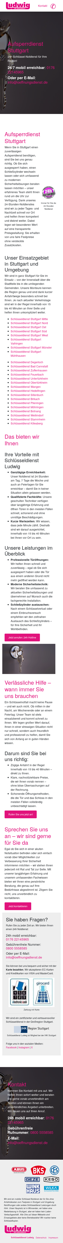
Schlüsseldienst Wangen (26, 387)
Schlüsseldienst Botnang (26, 411)
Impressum (53, 1237)
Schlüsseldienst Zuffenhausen (29, 370)
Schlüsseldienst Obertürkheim (29, 382)
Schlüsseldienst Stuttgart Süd (29, 331)
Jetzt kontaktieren (17, 906)
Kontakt (42, 6)
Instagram (24, 1047)
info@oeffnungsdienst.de (28, 82)
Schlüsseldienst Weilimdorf (27, 415)
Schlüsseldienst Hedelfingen (28, 391)
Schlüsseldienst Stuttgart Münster (31, 347)
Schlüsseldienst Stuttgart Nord (29, 323)
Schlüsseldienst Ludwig (22, 1237)
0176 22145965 (17, 939)
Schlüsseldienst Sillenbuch (27, 395)
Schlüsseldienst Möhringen (27, 407)
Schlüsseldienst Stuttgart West (29, 335)
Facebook (11, 1047)
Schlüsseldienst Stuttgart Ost (28, 327)
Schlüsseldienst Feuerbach (27, 374)
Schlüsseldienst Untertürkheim (29, 378)
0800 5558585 (16, 948)
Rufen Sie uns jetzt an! (20, 814)
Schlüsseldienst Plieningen (27, 403)
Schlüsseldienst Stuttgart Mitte (29, 319)
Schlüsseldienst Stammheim (28, 419)
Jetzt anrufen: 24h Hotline (22, 637)
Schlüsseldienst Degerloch (27, 362)
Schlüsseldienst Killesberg (27, 423)
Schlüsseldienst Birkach (25, 399)
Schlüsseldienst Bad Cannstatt (29, 366)
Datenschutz (41, 1237)
